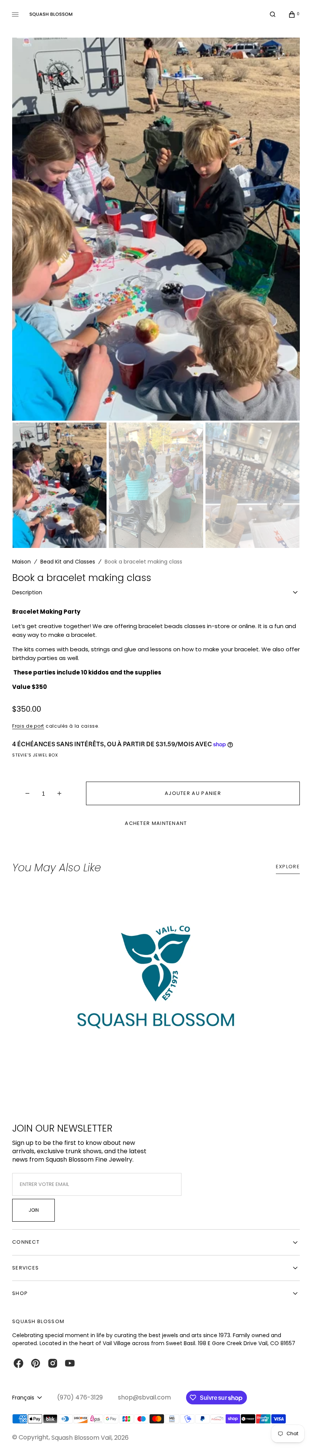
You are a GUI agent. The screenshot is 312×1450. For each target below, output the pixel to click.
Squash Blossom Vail (81, 1437)
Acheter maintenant (156, 823)
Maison (21, 561)
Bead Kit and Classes (67, 561)
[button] (272, 14)
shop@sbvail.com (144, 1397)
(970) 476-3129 (80, 1397)
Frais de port (28, 726)
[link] (156, 985)
